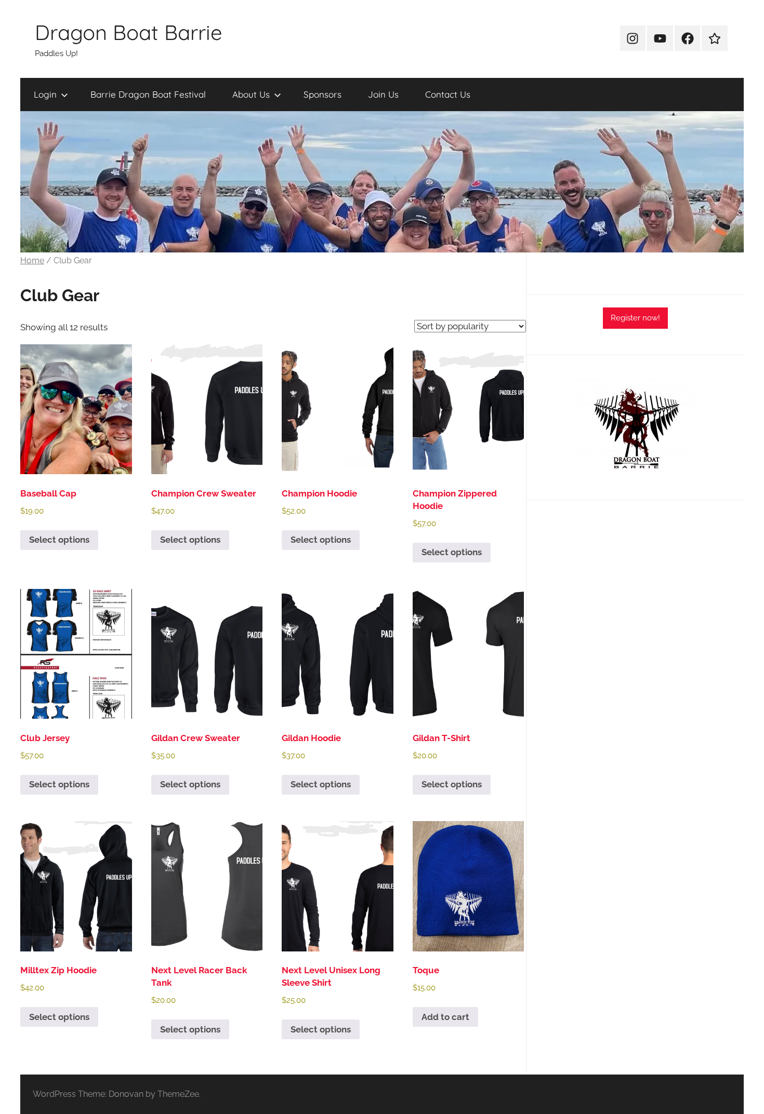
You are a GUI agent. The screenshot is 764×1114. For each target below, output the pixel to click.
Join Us (383, 94)
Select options (59, 539)
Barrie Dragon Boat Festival (148, 94)
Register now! (635, 318)
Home (32, 260)
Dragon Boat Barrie (128, 32)
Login (45, 94)
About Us (251, 94)
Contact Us (447, 94)
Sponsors (322, 94)
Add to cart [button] (445, 1017)
